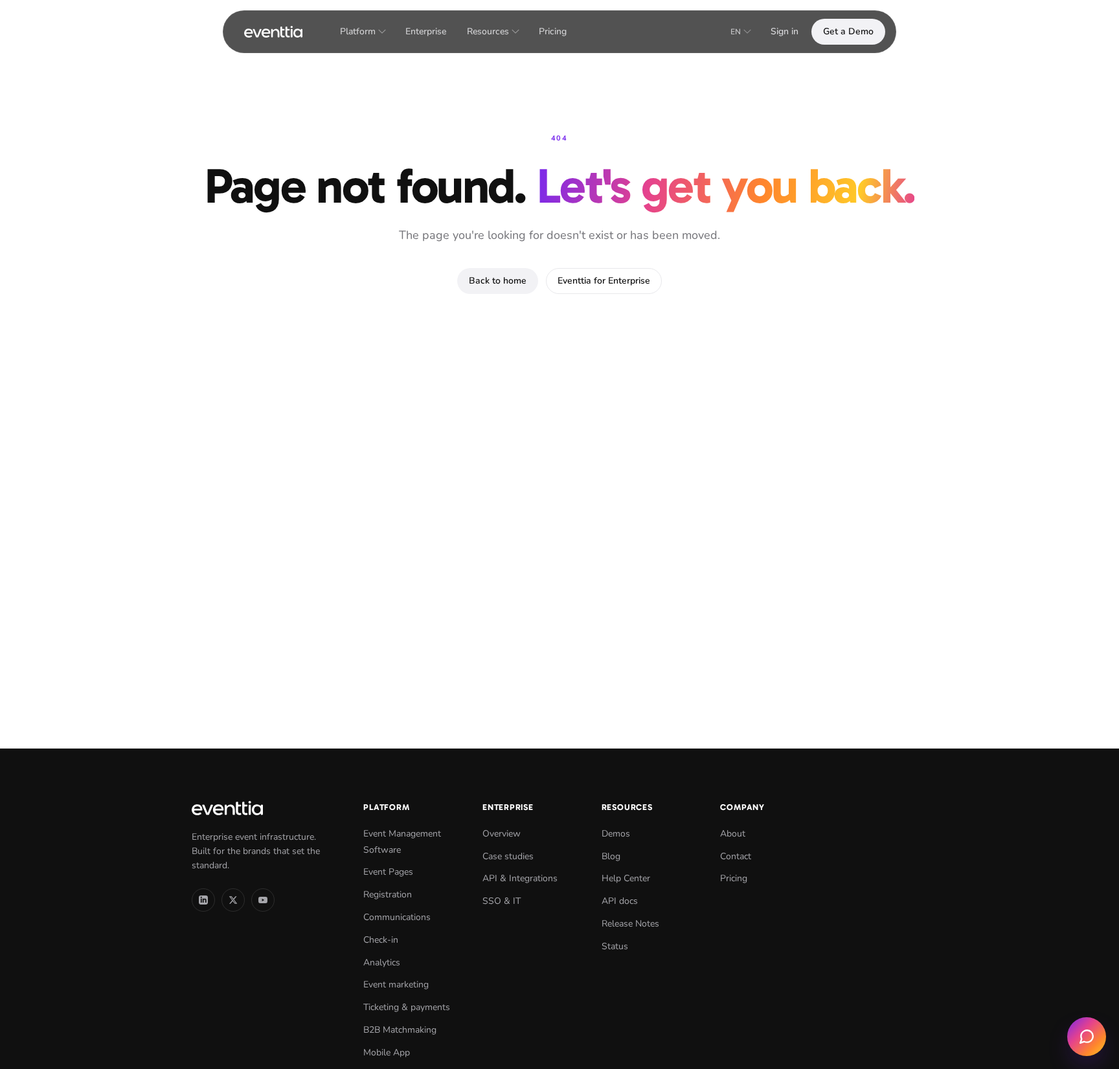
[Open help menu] (1086, 1036)
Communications (397, 917)
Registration (387, 894)
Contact (735, 856)
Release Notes (630, 923)
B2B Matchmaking (399, 1030)
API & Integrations (520, 878)
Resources (488, 31)
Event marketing (396, 984)
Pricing (553, 31)
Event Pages (388, 872)
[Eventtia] (273, 32)
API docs (620, 901)
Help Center (626, 878)
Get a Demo (848, 31)
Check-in (380, 940)
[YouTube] (263, 900)
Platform (358, 31)
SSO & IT (501, 901)
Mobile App (386, 1052)
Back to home (497, 281)
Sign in (784, 31)
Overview (501, 833)
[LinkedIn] (203, 900)
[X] (233, 900)
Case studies (508, 856)
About (732, 833)
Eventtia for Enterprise (604, 281)
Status (615, 946)
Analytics (381, 962)
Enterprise (425, 31)
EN (735, 32)
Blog (611, 856)
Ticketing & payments (406, 1007)
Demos (616, 833)
